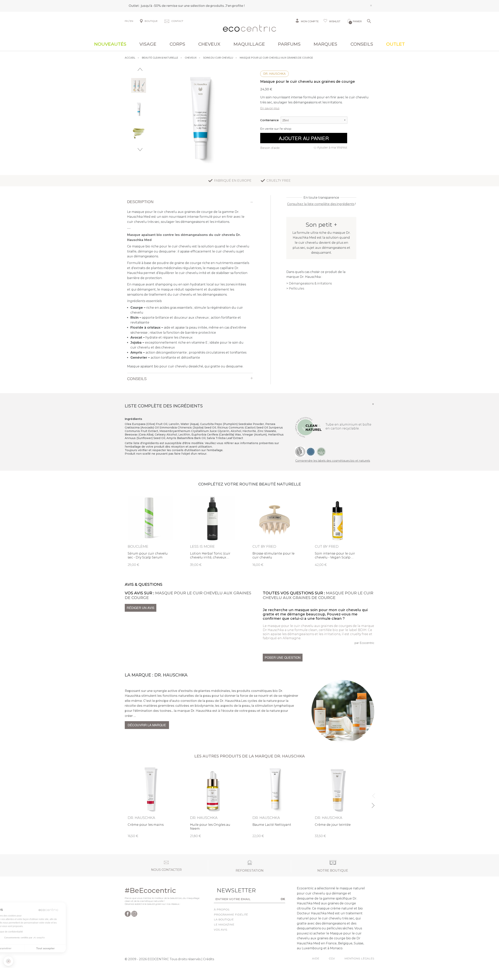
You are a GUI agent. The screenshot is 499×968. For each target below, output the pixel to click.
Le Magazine (224, 924)
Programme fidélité (231, 914)
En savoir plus (269, 108)
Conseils (361, 44)
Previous (140, 69)
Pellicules (296, 288)
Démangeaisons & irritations (310, 283)
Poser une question (283, 657)
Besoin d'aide (270, 148)
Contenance (269, 120)
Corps (177, 44)
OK (283, 899)
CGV (332, 958)
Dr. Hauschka (274, 73)
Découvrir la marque (147, 725)
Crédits (208, 959)
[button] (8, 961)
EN (131, 21)
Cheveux (209, 44)
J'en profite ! (235, 6)
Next (140, 149)
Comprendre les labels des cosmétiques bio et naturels (332, 460)
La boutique (224, 919)
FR (126, 21)
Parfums (289, 44)
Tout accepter (65, 948)
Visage (147, 44)
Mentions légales (359, 958)
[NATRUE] (300, 451)
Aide (315, 958)
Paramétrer (24, 948)
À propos (221, 909)
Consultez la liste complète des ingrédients (320, 204)
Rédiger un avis (140, 607)
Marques (325, 44)
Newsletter (230, 890)
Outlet (395, 44)
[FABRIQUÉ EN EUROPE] (311, 451)
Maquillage (249, 44)
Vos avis (220, 929)
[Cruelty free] (321, 451)
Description (140, 202)
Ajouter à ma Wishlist (332, 147)
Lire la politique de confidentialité (25, 931)
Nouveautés (110, 44)
